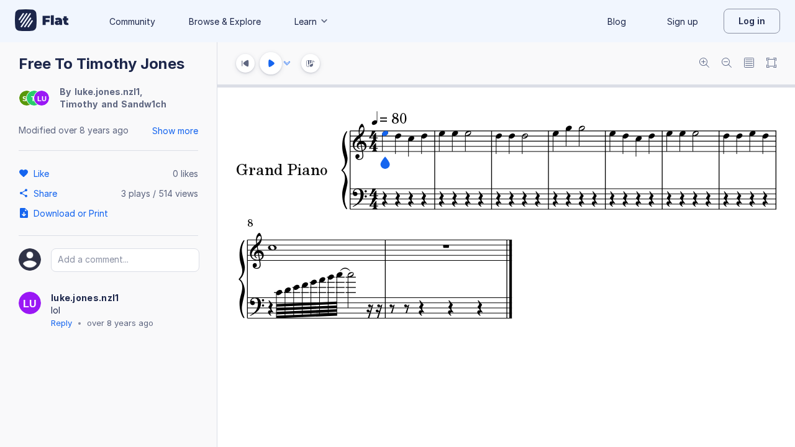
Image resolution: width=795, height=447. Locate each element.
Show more (175, 130)
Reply (61, 323)
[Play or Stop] (271, 63)
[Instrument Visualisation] (310, 63)
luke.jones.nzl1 (107, 91)
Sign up (682, 21)
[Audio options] (287, 63)
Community (132, 21)
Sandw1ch (143, 104)
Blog (616, 21)
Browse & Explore (225, 21)
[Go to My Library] (42, 21)
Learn (305, 21)
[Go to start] (245, 63)
